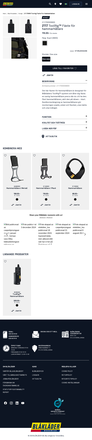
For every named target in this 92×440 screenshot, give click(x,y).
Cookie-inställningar (71, 383)
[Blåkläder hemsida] (8, 4)
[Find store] (55, 4)
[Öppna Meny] (86, 4)
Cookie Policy (67, 371)
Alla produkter (12, 13)
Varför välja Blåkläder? (13, 371)
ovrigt (20, 13)
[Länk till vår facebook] (5, 403)
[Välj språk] (66, 4)
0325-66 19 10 (13, 338)
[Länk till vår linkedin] (17, 403)
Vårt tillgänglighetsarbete (15, 375)
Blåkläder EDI (37, 371)
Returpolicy (67, 375)
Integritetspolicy (69, 379)
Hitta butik (51, 136)
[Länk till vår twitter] (11, 403)
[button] (5, 155)
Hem (4, 13)
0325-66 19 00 (13, 334)
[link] (17, 181)
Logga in (75, 4)
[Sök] (50, 4)
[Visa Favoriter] (60, 4)
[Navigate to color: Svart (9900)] (17, 199)
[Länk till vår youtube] (22, 403)
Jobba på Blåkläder (11, 379)
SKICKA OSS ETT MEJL (48, 332)
